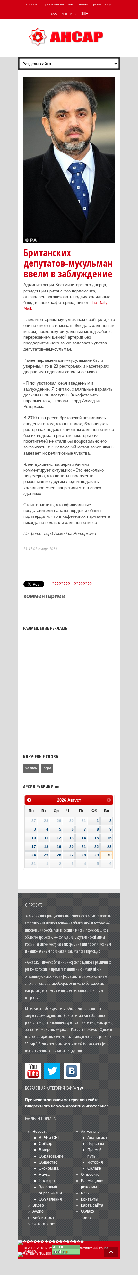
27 (71, 855)
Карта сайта (92, 1205)
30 (109, 855)
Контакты (89, 1199)
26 (59, 855)
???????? (61, 584)
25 (46, 855)
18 (46, 847)
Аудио (38, 1211)
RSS (53, 14)
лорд (47, 768)
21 (84, 847)
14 (84, 838)
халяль (31, 768)
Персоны (95, 1143)
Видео (38, 1205)
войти (83, 4)
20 (71, 847)
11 (46, 838)
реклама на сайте (59, 4)
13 (71, 838)
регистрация (103, 4)
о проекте (32, 4)
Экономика (49, 1168)
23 (109, 847)
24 (33, 855)
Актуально (90, 1131)
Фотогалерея (44, 1224)
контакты (69, 14)
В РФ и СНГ (49, 1137)
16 (109, 838)
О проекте (90, 1174)
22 (96, 847)
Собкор (45, 1143)
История (95, 1162)
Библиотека (43, 1217)
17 (33, 847)
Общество (48, 1162)
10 (33, 838)
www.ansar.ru (68, 1106)
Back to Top (111, 1252)
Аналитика (97, 1137)
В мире (45, 1150)
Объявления (50, 1199)
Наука (44, 1174)
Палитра (47, 1180)
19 (59, 847)
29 (96, 855)
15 (96, 838)
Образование (51, 1156)
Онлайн (94, 1168)
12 (59, 838)
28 (84, 855)
